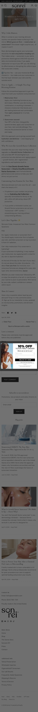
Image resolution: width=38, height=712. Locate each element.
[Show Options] (33, 354)
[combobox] (24, 354)
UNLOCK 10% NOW (25, 360)
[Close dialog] (36, 344)
